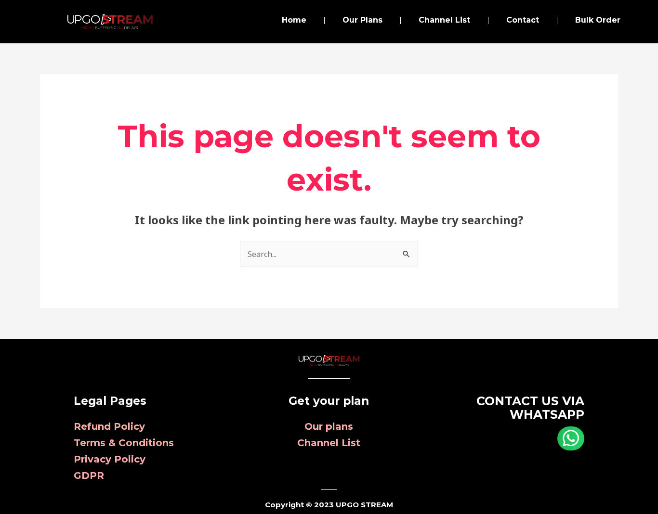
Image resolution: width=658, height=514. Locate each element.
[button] (570, 438)
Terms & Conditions (124, 443)
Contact (522, 20)
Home (294, 20)
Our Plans (362, 20)
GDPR (89, 475)
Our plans (328, 426)
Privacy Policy (109, 459)
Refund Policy (109, 426)
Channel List (444, 20)
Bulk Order (597, 20)
